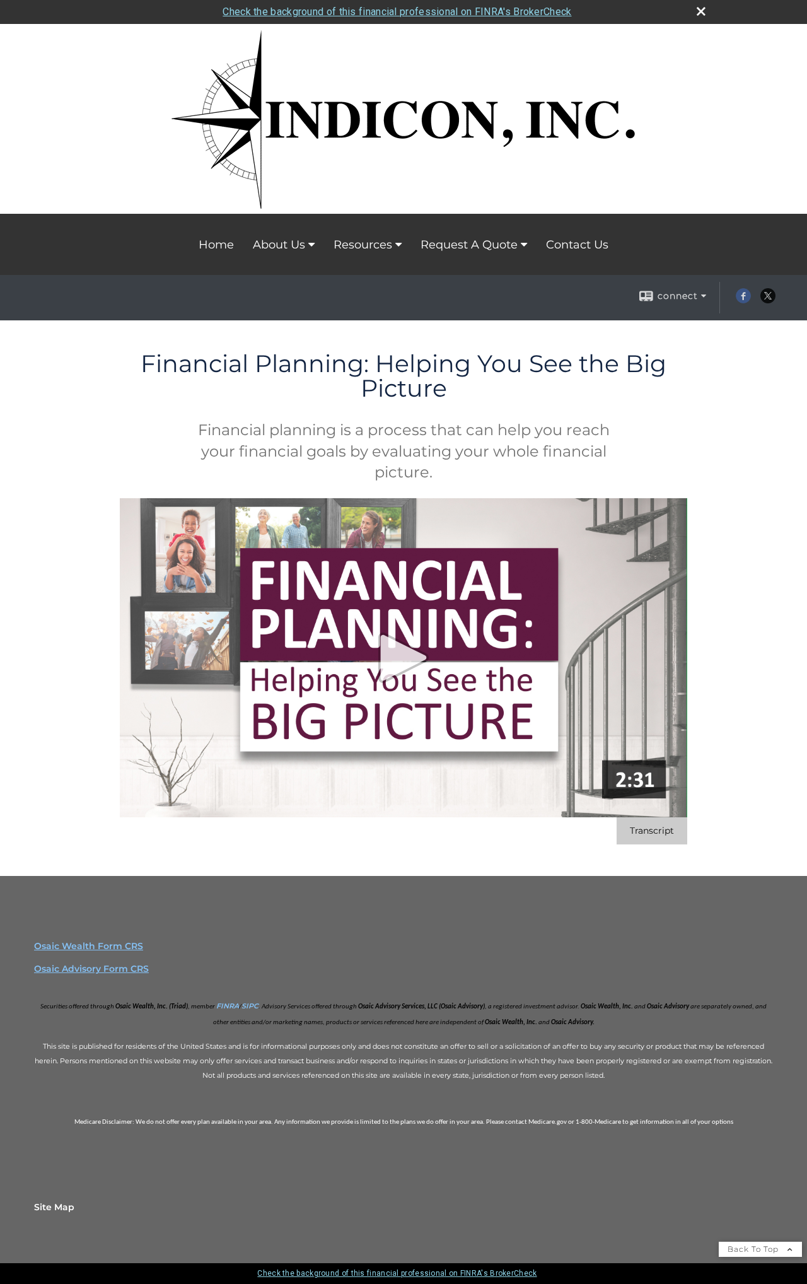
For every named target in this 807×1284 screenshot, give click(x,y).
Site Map (54, 1207)
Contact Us (577, 245)
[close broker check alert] (701, 11)
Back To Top (754, 1249)
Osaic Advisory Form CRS (91, 968)
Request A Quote (469, 245)
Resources (363, 245)
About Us (279, 245)
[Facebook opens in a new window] (743, 300)
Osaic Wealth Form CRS (88, 946)
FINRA (227, 1005)
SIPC (249, 1005)
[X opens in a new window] (767, 300)
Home (216, 245)
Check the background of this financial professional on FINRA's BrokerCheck (397, 12)
